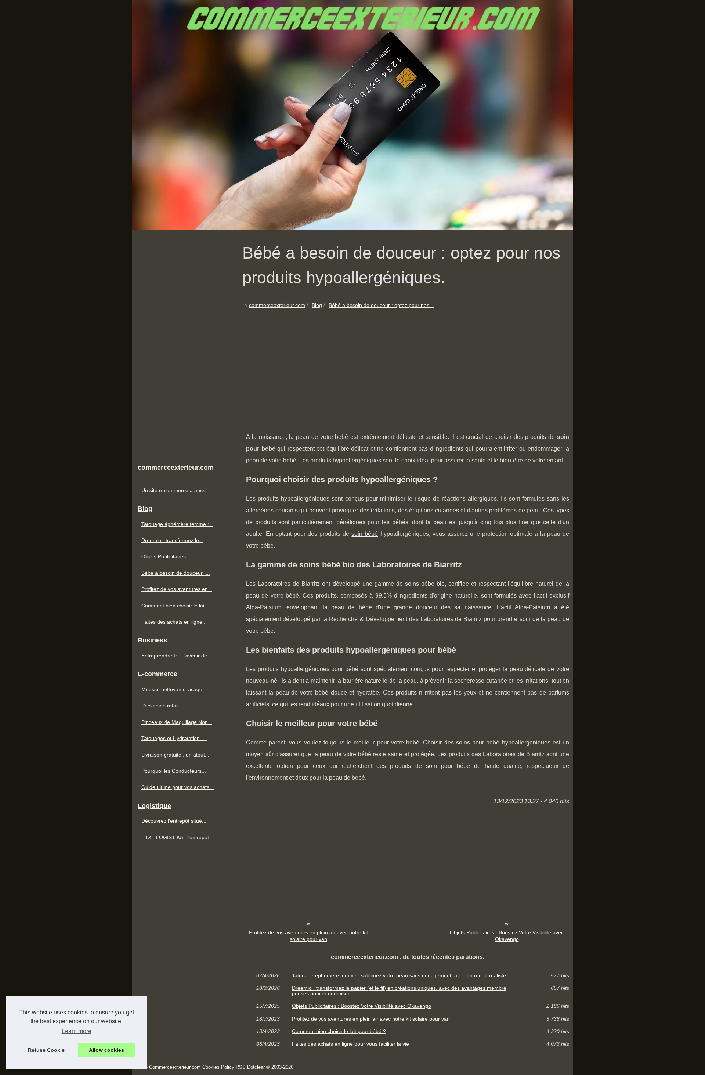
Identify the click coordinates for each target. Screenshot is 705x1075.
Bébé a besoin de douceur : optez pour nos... (381, 305)
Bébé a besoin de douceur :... (175, 573)
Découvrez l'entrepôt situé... (173, 821)
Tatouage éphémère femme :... (177, 524)
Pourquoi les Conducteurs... (173, 771)
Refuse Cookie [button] (46, 1050)
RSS (241, 1067)
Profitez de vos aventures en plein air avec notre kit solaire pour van (308, 936)
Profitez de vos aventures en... (176, 589)
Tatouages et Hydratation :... (174, 738)
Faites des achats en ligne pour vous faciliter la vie (350, 1043)
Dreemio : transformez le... (172, 540)
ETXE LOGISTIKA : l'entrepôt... (177, 837)
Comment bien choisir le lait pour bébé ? (339, 1031)
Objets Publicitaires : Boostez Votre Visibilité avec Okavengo (507, 936)
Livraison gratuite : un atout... (175, 755)
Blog (317, 305)
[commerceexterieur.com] (352, 115)
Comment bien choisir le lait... (175, 606)
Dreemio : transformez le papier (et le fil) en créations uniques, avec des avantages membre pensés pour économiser (399, 990)
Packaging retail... (162, 705)
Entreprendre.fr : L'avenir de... (176, 656)
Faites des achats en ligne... (174, 622)
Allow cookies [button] (106, 1050)
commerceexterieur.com (277, 305)
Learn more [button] (76, 1031)
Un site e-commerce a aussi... (176, 490)
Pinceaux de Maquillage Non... (176, 722)
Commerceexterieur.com (175, 1067)
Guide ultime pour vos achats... (177, 787)
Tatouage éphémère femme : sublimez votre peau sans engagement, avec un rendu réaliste (399, 975)
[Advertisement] (407, 365)
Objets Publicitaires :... (167, 556)
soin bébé (364, 534)
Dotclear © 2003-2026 (270, 1067)
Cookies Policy (218, 1067)
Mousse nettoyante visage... (174, 689)
